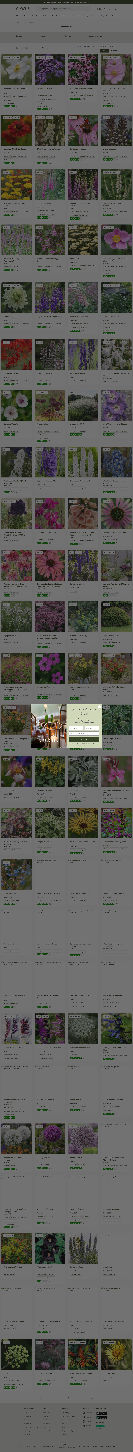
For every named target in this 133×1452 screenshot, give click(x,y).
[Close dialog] (99, 706)
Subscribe (84, 739)
